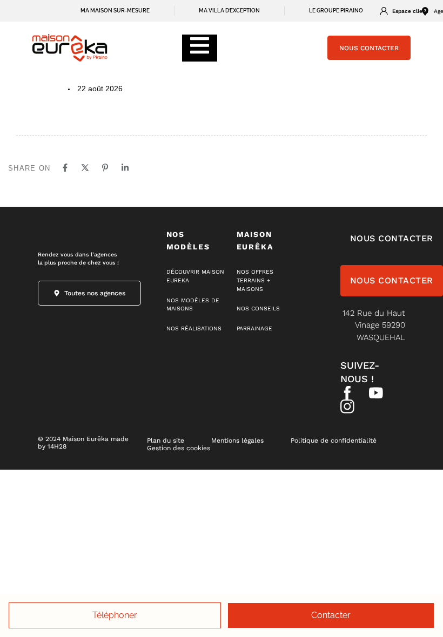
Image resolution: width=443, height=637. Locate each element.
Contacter (331, 615)
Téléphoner (114, 615)
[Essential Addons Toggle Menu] (199, 48)
